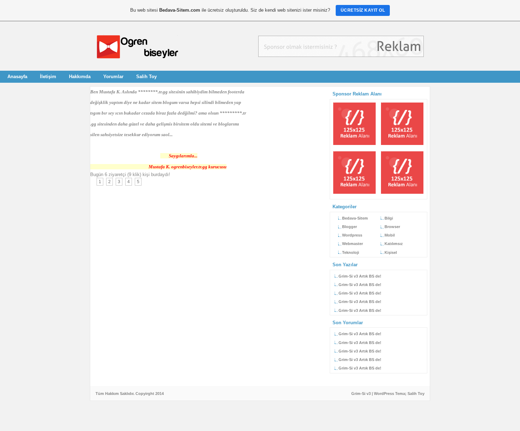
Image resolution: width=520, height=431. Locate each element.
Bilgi (389, 218)
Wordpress (352, 235)
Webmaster (352, 243)
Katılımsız (394, 243)
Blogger (349, 227)
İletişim (48, 76)
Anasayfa (17, 76)
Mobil (390, 235)
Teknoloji (350, 252)
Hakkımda (80, 76)
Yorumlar (113, 76)
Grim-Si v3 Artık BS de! (360, 276)
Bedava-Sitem (355, 218)
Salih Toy (146, 76)
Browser (392, 227)
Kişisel (391, 252)
